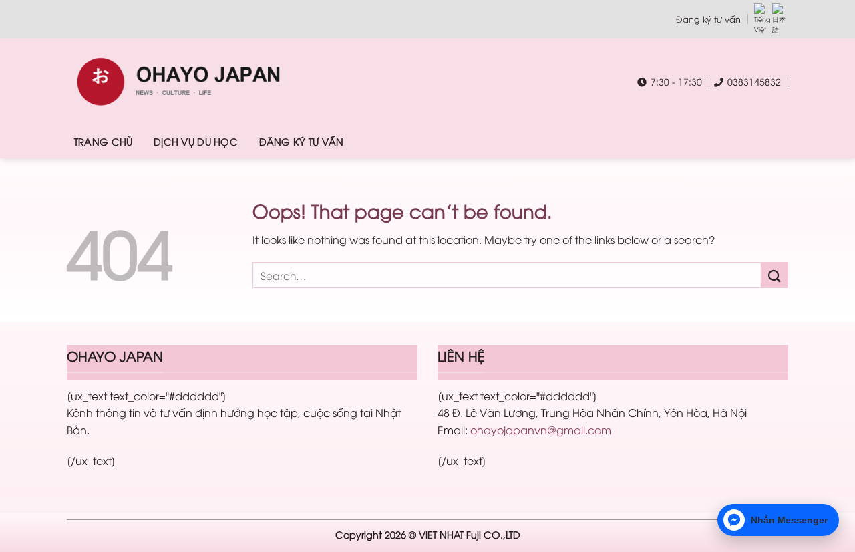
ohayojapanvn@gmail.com (540, 429)
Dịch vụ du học (196, 141)
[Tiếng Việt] (762, 19)
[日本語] (780, 19)
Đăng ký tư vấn (708, 19)
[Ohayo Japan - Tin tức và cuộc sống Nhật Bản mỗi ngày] (228, 81)
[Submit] (774, 275)
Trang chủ (103, 141)
